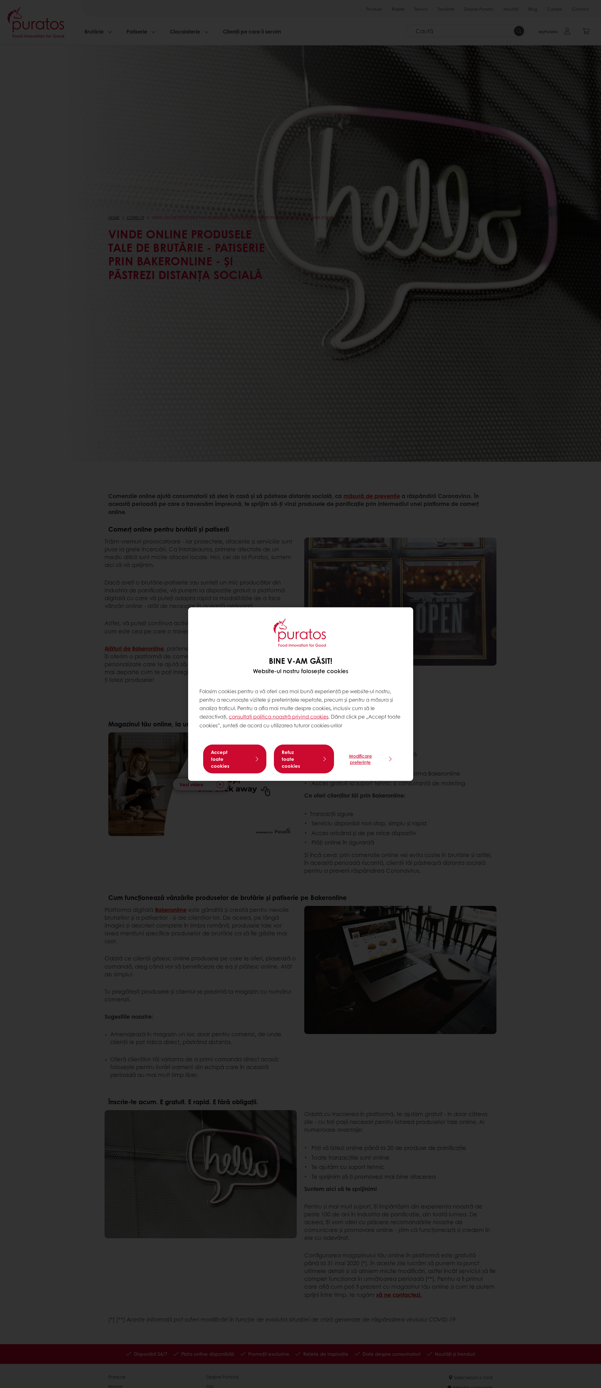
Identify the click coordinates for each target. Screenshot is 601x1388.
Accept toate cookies (220, 759)
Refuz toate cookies (291, 759)
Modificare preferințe (360, 759)
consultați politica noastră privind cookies (278, 716)
